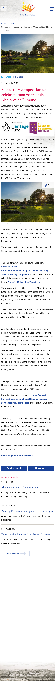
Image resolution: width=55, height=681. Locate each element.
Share (20, 77)
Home (3, 24)
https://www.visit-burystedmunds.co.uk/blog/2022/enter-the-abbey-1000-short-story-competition (25, 271)
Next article (40, 468)
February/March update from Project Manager (25, 534)
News (12, 24)
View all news (13, 553)
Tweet (8, 77)
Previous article (14, 468)
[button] (52, 9)
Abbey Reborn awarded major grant (20, 487)
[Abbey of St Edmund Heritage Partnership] (27, 9)
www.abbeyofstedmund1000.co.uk (18, 455)
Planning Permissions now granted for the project (27, 511)
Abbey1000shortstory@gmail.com (24, 282)
